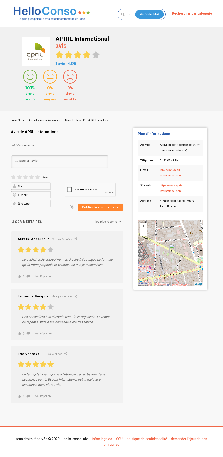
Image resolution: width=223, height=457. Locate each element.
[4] (32, 177)
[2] (19, 177)
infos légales (102, 439)
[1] (13, 177)
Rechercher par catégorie (192, 13)
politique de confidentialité (147, 439)
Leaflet (198, 283)
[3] (25, 177)
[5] (38, 177)
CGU (119, 439)
